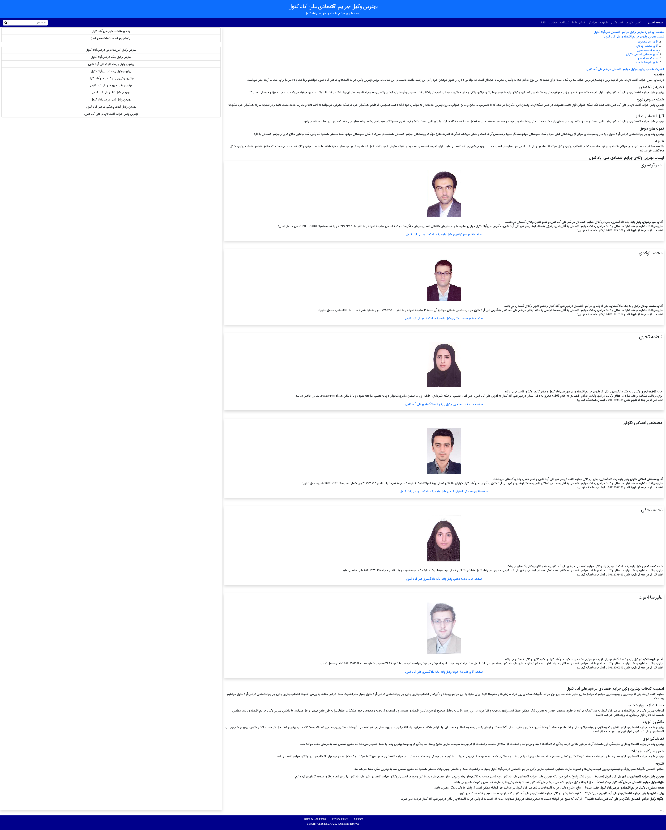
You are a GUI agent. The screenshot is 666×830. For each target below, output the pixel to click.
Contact (358, 818)
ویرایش (592, 22)
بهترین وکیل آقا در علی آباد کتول (111, 92)
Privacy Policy (340, 818)
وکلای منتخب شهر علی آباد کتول (111, 30)
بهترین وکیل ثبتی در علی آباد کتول (111, 99)
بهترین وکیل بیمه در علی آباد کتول (111, 71)
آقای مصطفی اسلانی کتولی (642, 54)
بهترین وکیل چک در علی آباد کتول (111, 56)
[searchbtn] (6, 23)
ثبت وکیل (617, 22)
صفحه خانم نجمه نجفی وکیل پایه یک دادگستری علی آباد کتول (444, 578)
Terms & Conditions (315, 818)
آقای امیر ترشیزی (648, 41)
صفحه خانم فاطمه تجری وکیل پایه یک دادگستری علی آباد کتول (444, 404)
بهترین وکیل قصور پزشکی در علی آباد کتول (111, 106)
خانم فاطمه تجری (647, 49)
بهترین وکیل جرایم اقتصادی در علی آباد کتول (111, 113)
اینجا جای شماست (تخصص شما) (111, 38)
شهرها (629, 22)
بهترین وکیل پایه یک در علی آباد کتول (111, 78)
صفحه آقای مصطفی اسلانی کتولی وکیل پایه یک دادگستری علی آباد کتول (444, 491)
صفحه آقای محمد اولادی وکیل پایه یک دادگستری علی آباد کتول (444, 318)
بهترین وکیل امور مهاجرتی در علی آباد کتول (111, 49)
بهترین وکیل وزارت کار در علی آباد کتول (111, 63)
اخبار (638, 22)
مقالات (604, 22)
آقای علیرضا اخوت (647, 62)
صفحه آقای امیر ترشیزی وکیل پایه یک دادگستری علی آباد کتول (444, 234)
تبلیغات (564, 22)
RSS (543, 22)
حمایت (552, 22)
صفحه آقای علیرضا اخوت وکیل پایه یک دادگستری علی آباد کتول (444, 671)
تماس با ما (578, 22)
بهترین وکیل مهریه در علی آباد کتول (111, 85)
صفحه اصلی (655, 22)
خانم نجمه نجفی (648, 58)
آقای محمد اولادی (647, 45)
